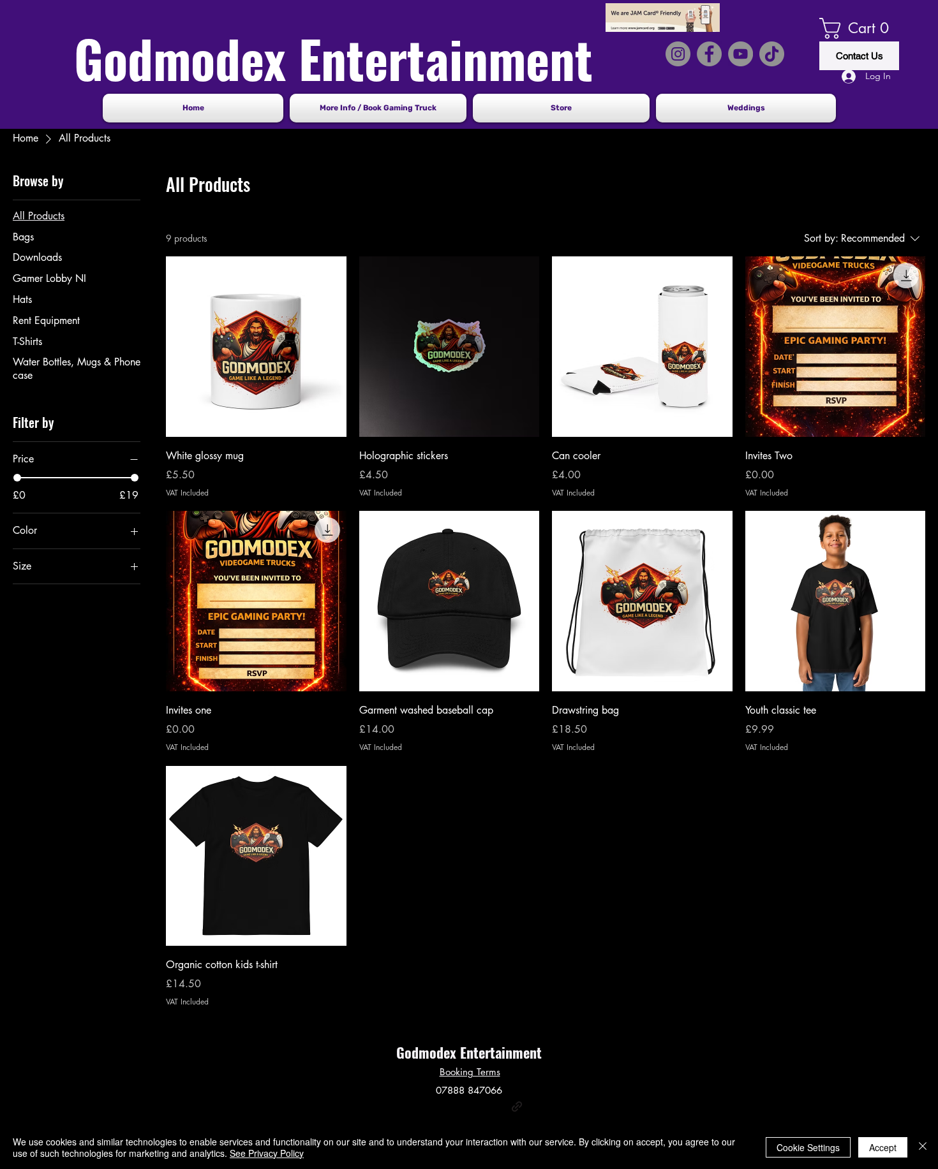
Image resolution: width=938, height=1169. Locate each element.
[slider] (17, 477)
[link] (859, 28)
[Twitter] (459, 1106)
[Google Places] (421, 1106)
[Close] (922, 1147)
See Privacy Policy (267, 1153)
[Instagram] (478, 1106)
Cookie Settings (808, 1147)
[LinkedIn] (497, 1106)
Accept (883, 1147)
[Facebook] (440, 1106)
